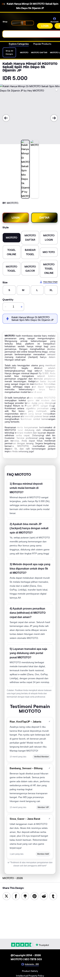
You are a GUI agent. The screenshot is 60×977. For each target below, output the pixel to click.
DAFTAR (44, 217)
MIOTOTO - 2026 (12, 878)
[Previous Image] (6, 118)
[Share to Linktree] (25, 895)
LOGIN (44, 25)
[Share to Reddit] (44, 895)
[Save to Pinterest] (34, 895)
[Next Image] (54, 118)
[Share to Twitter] (6, 895)
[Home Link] (22, 23)
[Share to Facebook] (16, 895)
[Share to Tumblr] (53, 895)
